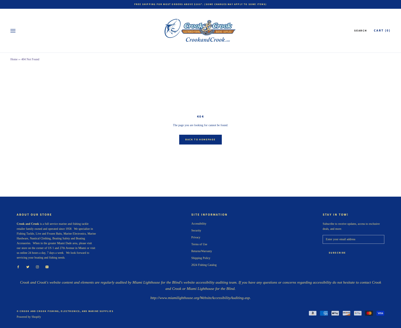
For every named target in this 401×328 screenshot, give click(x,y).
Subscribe (337, 253)
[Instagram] (37, 266)
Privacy (195, 237)
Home (14, 59)
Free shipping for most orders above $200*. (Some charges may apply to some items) (200, 4)
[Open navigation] (12, 31)
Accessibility (198, 223)
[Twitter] (27, 266)
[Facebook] (18, 266)
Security (196, 230)
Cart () (382, 30)
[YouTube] (47, 266)
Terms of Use (199, 244)
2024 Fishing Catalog (204, 264)
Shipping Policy (200, 258)
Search (360, 31)
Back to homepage (200, 139)
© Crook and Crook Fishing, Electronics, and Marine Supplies (65, 311)
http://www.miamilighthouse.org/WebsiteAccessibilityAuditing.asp (200, 298)
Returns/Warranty (201, 251)
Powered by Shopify (29, 316)
